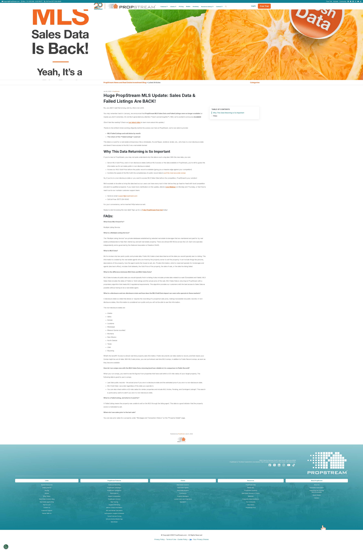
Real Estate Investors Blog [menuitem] (46, 499)
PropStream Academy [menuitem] (250, 490)
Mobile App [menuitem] (250, 487)
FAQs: (215, 116)
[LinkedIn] (279, 465)
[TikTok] (294, 465)
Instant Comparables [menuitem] (114, 496)
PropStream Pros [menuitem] (251, 507)
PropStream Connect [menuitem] (114, 499)
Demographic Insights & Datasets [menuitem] (114, 513)
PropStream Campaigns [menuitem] (114, 487)
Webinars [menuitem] (251, 496)
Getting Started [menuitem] (46, 487)
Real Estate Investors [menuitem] (183, 485)
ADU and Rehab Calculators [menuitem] (114, 510)
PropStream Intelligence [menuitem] (114, 490)
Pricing (181, 6)
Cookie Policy (182, 539)
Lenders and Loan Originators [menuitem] (183, 499)
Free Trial (264, 6)
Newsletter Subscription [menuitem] (317, 487)
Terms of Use (171, 539)
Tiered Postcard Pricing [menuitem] (114, 516)
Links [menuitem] (47, 480)
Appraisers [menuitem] (183, 502)
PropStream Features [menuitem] (114, 480)
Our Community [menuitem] (250, 502)
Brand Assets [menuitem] (317, 495)
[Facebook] (270, 465)
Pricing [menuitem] (47, 490)
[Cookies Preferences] (6, 546)
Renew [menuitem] (47, 493)
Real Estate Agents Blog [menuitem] (47, 502)
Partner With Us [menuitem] (46, 513)
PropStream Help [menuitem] (251, 485)
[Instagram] (284, 465)
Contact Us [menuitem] (46, 507)
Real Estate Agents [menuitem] (182, 487)
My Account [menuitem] (46, 504)
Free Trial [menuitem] (329, 1)
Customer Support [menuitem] (46, 510)
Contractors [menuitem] (183, 493)
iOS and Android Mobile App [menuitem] (114, 519)
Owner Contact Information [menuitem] (114, 507)
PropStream (116, 91)
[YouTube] (288, 465)
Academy (196, 6)
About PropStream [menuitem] (316, 480)
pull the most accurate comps (175, 173)
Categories (254, 82)
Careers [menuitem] (316, 498)
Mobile (188, 6)
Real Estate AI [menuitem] (114, 493)
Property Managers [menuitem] (183, 496)
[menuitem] (348, 1)
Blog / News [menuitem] (46, 496)
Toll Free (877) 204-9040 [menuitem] (53, 1)
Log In (253, 6)
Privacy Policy (159, 539)
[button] (164, 6)
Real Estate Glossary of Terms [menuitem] (251, 493)
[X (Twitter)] (274, 465)
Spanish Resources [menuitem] (47, 485)
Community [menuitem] (342, 1)
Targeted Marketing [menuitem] (114, 504)
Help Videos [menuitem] (250, 504)
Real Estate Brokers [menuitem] (183, 490)
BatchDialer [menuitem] (114, 522)
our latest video (134, 122)
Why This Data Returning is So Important (228, 113)
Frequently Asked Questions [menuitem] (250, 499)
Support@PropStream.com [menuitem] (11, 1)
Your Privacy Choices (201, 539)
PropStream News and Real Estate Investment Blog (125, 82)
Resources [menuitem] (250, 480)
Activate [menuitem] (335, 1)
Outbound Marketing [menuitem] (114, 485)
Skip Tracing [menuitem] (114, 502)
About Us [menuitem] (316, 485)
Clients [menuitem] (183, 480)
